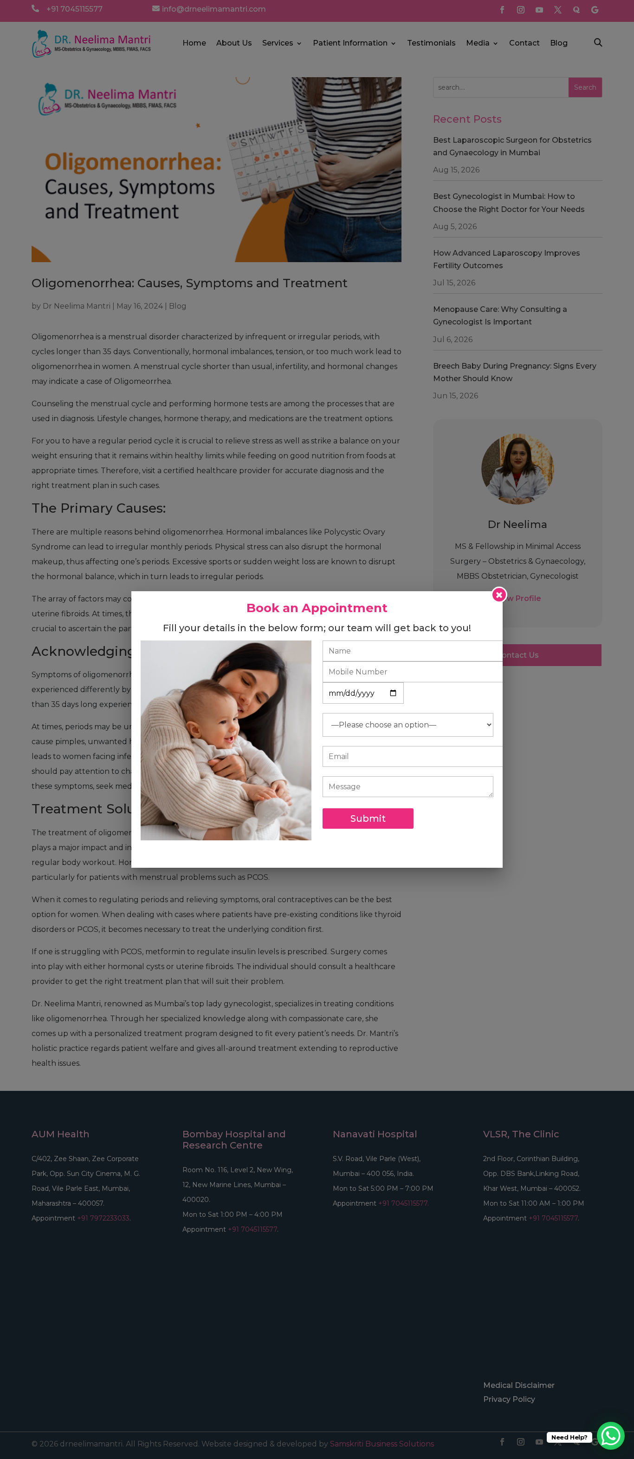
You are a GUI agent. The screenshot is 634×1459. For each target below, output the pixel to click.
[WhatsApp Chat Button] (611, 1436)
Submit (368, 818)
